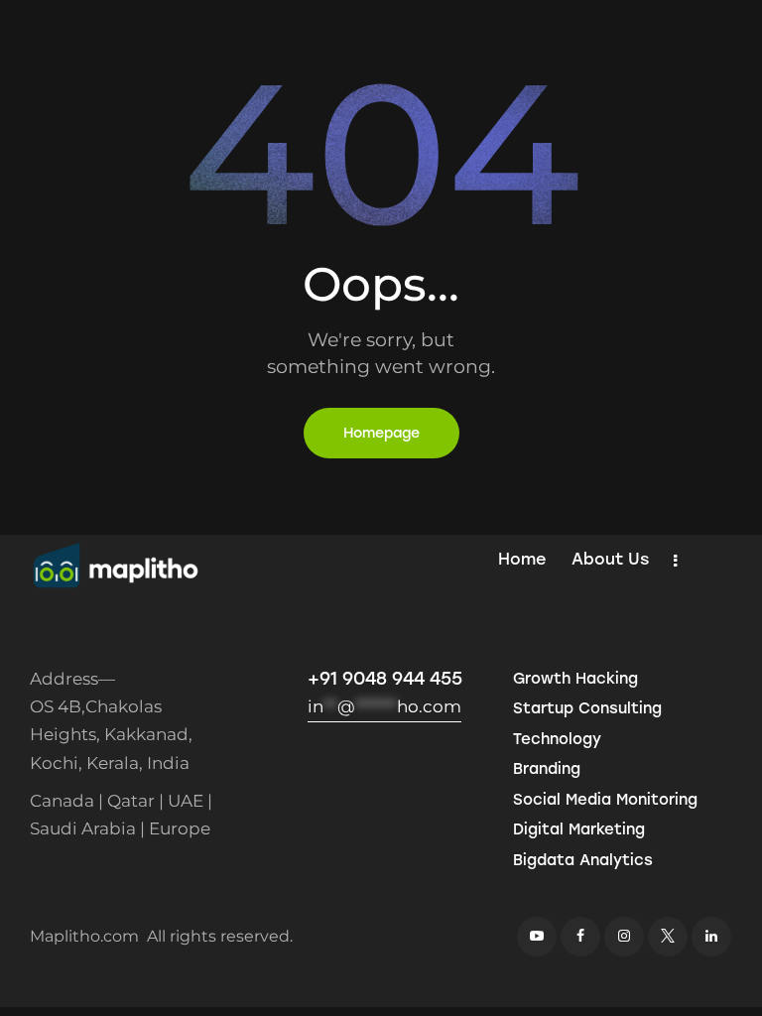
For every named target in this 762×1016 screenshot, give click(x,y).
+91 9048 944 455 (385, 679)
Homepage (381, 433)
